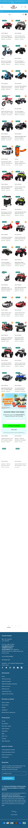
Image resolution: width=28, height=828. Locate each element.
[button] (3, 395)
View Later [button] (14, 429)
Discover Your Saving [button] (14, 425)
